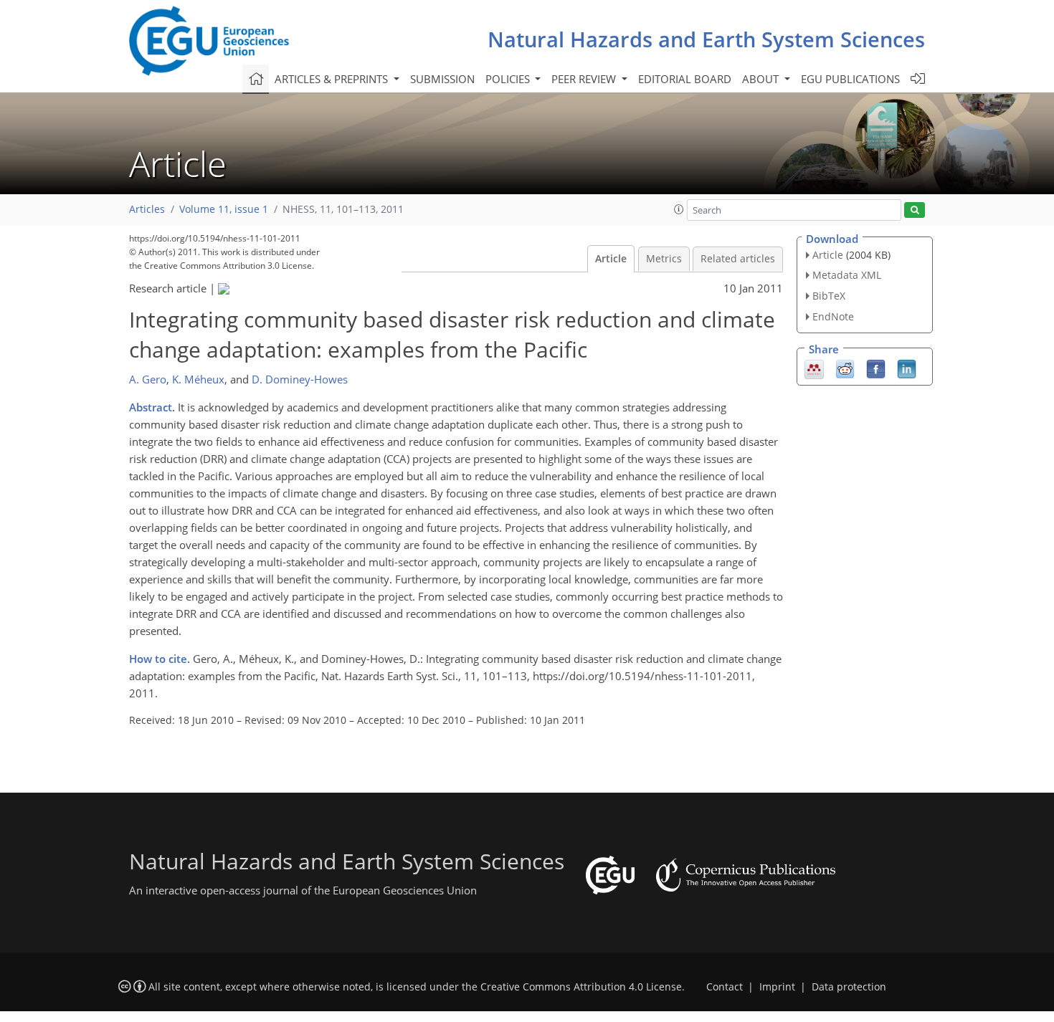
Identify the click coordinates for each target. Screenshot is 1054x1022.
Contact (724, 986)
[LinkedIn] (906, 367)
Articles (147, 209)
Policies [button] (509, 79)
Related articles (738, 258)
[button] (679, 209)
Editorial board (684, 79)
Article (611, 258)
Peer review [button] (585, 79)
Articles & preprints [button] (333, 79)
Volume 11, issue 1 (223, 209)
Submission (442, 79)
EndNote (833, 316)
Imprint (777, 986)
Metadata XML (846, 275)
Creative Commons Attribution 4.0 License (581, 986)
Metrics (664, 258)
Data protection (849, 986)
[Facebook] (876, 367)
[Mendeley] (814, 367)
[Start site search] (914, 210)
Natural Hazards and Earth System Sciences (706, 39)
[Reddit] (845, 367)
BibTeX (828, 295)
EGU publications (850, 79)
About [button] (762, 79)
